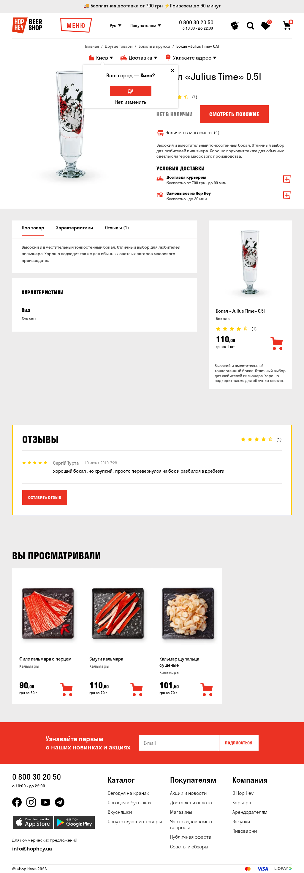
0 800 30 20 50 (196, 22)
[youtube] (45, 802)
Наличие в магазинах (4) (192, 132)
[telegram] (59, 802)
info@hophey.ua (32, 848)
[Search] (250, 25)
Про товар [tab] (33, 228)
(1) (194, 97)
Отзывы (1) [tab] (117, 228)
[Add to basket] (277, 343)
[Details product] (250, 265)
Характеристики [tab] (74, 228)
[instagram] (31, 802)
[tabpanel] (71, 130)
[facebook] (17, 802)
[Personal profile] (235, 25)
